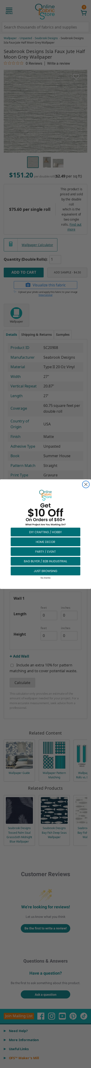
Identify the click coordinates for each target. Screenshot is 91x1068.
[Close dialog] (85, 484)
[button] (45, 532)
